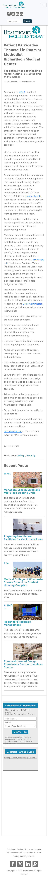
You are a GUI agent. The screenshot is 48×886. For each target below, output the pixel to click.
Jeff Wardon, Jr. (13, 431)
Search (27, 21)
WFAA (22, 92)
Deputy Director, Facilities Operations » (20, 757)
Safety (20, 455)
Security (31, 455)
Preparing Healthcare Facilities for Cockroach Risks (23, 538)
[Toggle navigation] (43, 5)
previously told (33, 196)
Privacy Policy (16, 741)
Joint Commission (33, 304)
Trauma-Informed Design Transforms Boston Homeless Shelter (23, 664)
